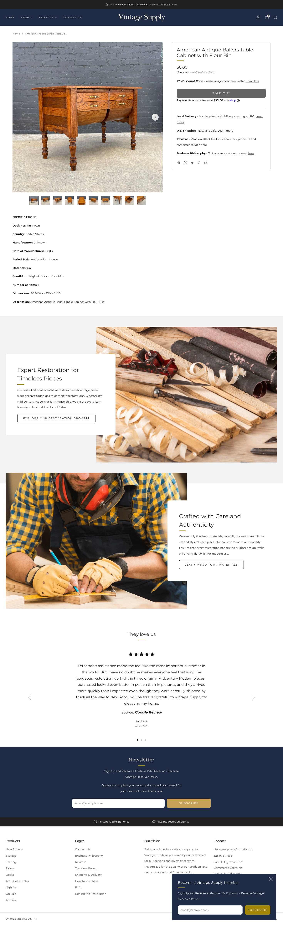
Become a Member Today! (163, 4)
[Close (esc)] (271, 879)
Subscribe (257, 910)
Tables (10, 868)
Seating (11, 862)
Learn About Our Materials (211, 564)
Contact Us (82, 849)
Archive (11, 900)
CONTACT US (72, 17)
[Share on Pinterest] (199, 163)
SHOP (25, 17)
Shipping (182, 72)
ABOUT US (46, 17)
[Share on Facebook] (179, 163)
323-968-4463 (223, 855)
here (204, 145)
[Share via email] (206, 163)
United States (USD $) (19, 918)
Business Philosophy (89, 855)
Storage (11, 855)
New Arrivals (14, 849)
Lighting (11, 887)
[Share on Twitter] (192, 163)
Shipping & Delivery (88, 874)
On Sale (11, 894)
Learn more (225, 130)
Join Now (252, 81)
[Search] (275, 17)
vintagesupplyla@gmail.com (233, 849)
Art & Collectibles (17, 881)
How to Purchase (86, 881)
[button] (137, 740)
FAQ (78, 887)
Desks (10, 874)
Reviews (80, 862)
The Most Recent (86, 868)
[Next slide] (155, 117)
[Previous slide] (29, 697)
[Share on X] (185, 163)
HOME (10, 17)
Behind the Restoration (90, 894)
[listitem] (141, 4)
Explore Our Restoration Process (56, 418)
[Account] (258, 17)
